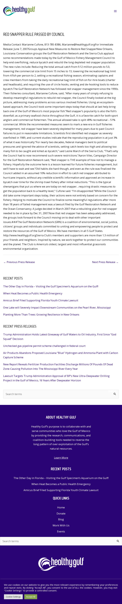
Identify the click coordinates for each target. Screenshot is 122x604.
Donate (61, 513)
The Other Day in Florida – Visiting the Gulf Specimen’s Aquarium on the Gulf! (50, 286)
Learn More (61, 457)
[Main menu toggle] (115, 11)
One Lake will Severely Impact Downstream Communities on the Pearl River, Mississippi (57, 307)
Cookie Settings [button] (13, 596)
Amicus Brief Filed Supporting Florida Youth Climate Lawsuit (40, 300)
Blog (61, 519)
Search (112, 391)
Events (61, 531)
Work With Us (61, 525)
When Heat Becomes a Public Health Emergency (32, 293)
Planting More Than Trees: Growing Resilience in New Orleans (41, 314)
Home (61, 507)
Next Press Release (105, 262)
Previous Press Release (19, 262)
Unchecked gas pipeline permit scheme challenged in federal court (44, 346)
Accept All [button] (30, 596)
